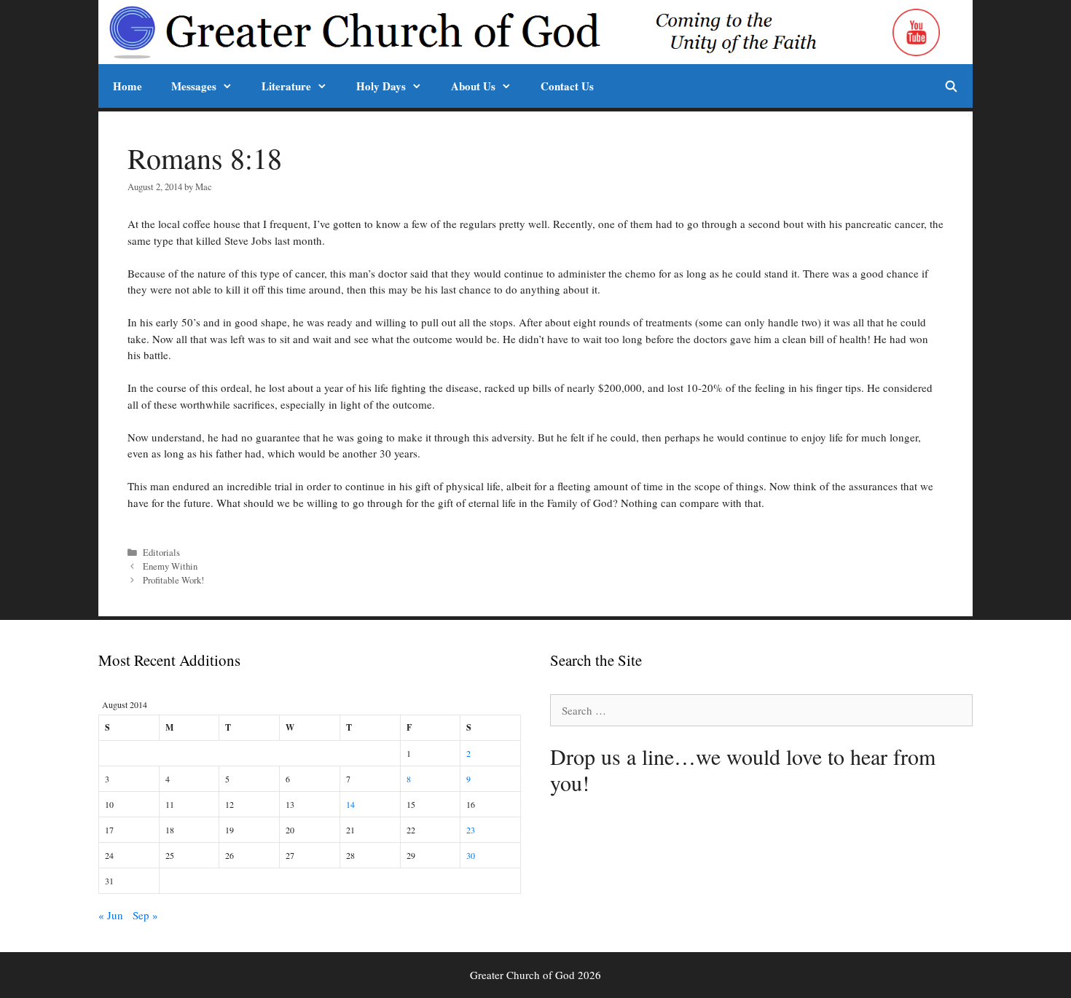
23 (470, 830)
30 (470, 855)
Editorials (161, 552)
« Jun (110, 915)
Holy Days (381, 86)
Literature (286, 86)
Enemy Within (170, 566)
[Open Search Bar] (951, 86)
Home (127, 86)
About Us (473, 86)
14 (350, 804)
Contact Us (567, 86)
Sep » (145, 915)
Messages (193, 86)
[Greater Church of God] (496, 32)
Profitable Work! (173, 580)
